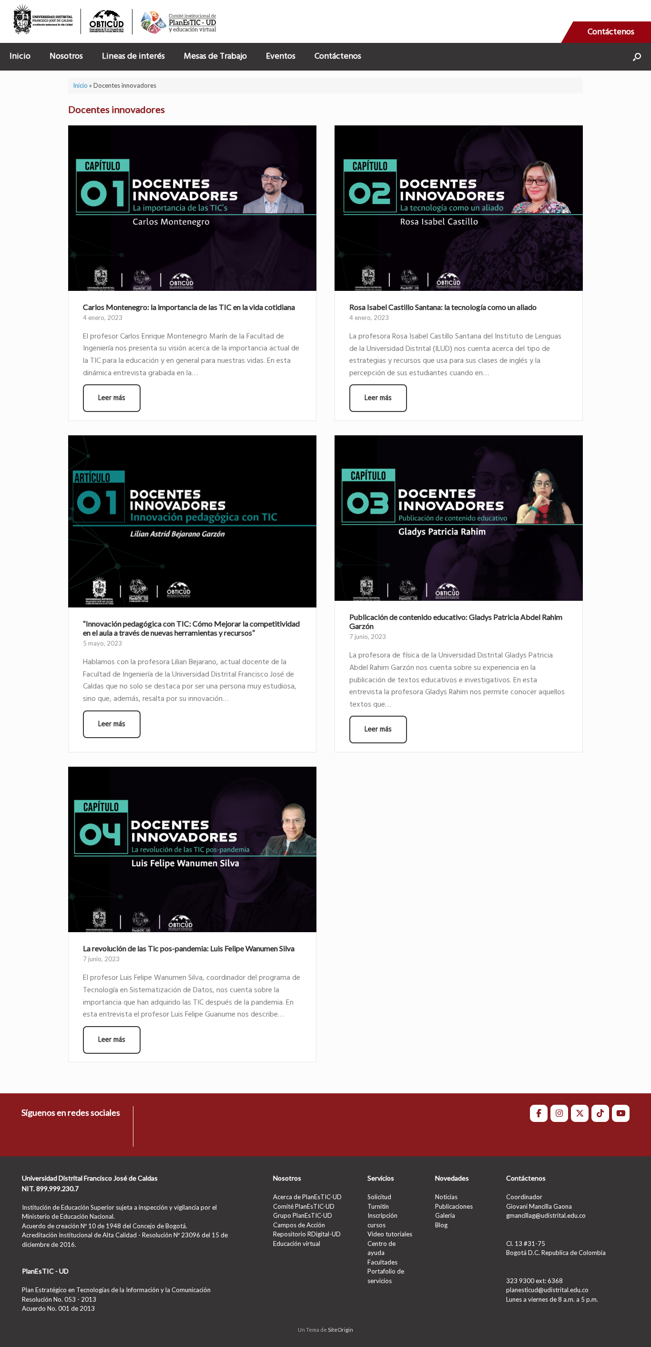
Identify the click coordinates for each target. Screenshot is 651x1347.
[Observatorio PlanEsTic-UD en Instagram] (559, 1113)
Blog (441, 1225)
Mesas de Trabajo (215, 56)
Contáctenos (611, 32)
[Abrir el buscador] (637, 57)
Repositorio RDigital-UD (307, 1234)
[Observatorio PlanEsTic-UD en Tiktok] (600, 1113)
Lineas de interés (133, 56)
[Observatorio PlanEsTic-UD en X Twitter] (580, 1113)
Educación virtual (296, 1243)
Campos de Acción (299, 1225)
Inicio (20, 56)
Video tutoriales (389, 1234)
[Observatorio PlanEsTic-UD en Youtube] (621, 1113)
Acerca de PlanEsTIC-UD (307, 1197)
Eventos (280, 56)
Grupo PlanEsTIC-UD (302, 1215)
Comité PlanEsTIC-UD (304, 1206)
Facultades (382, 1262)
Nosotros (66, 56)
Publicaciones (454, 1206)
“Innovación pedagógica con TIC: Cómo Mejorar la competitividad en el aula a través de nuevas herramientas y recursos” (191, 628)
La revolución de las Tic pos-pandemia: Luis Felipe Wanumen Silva (189, 948)
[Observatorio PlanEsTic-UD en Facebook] (539, 1113)
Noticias (446, 1197)
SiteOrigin (340, 1329)
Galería (445, 1215)
